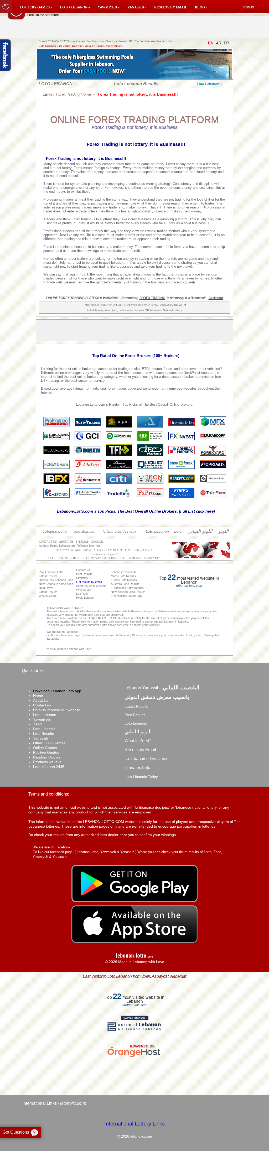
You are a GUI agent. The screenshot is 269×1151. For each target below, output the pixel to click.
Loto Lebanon (44, 714)
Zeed (37, 724)
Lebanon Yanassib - (162, 688)
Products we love (47, 762)
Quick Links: (33, 670)
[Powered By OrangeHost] (134, 1057)
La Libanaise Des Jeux (154, 41)
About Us (40, 700)
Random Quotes (46, 757)
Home (38, 696)
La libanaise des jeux (104, 554)
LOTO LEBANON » (75, 7)
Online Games (45, 748)
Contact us (42, 705)
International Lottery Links (134, 1124)
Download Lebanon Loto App (57, 691)
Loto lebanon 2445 (48, 767)
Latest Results (136, 706)
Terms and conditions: (48, 794)
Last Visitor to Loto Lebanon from (134, 976)
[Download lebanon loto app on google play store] (134, 901)
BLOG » (201, 7)
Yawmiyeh (41, 719)
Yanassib (40, 738)
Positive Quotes (46, 752)
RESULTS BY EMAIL (170, 7)
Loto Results (43, 733)
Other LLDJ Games (49, 743)
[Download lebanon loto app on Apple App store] (134, 941)
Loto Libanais (44, 729)
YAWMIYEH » (109, 7)
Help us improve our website (56, 710)
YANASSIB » (137, 7)
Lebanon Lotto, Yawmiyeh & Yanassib (105, 852)
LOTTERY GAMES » (36, 7)
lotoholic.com (72, 1103)
